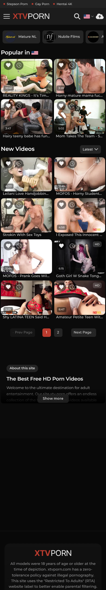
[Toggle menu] (6, 16)
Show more (53, 398)
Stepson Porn (17, 4)
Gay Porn (42, 4)
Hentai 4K (64, 4)
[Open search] (77, 16)
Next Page (83, 332)
